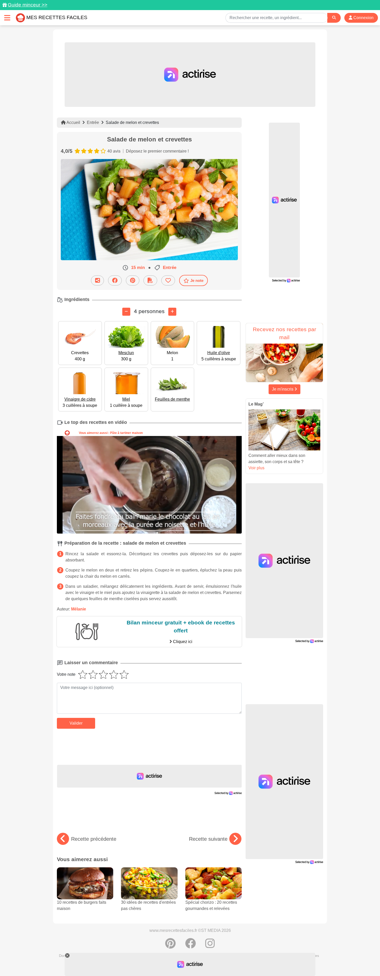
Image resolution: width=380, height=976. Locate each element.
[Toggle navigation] (7, 17)
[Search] (334, 18)
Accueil (73, 122)
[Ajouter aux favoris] (168, 280)
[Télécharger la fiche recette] (150, 280)
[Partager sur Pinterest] (132, 280)
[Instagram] (210, 946)
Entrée (93, 122)
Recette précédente (93, 839)
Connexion (363, 17)
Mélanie (78, 609)
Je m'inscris (283, 389)
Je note (196, 280)
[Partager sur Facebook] (115, 280)
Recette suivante (208, 839)
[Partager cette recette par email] (97, 280)
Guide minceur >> (27, 4)
